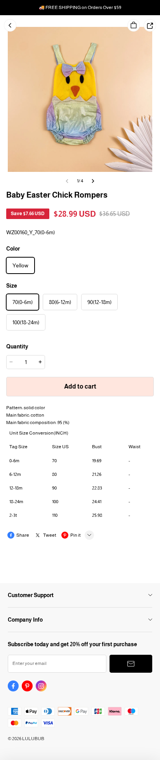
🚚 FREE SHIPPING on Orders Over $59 (80, 7)
